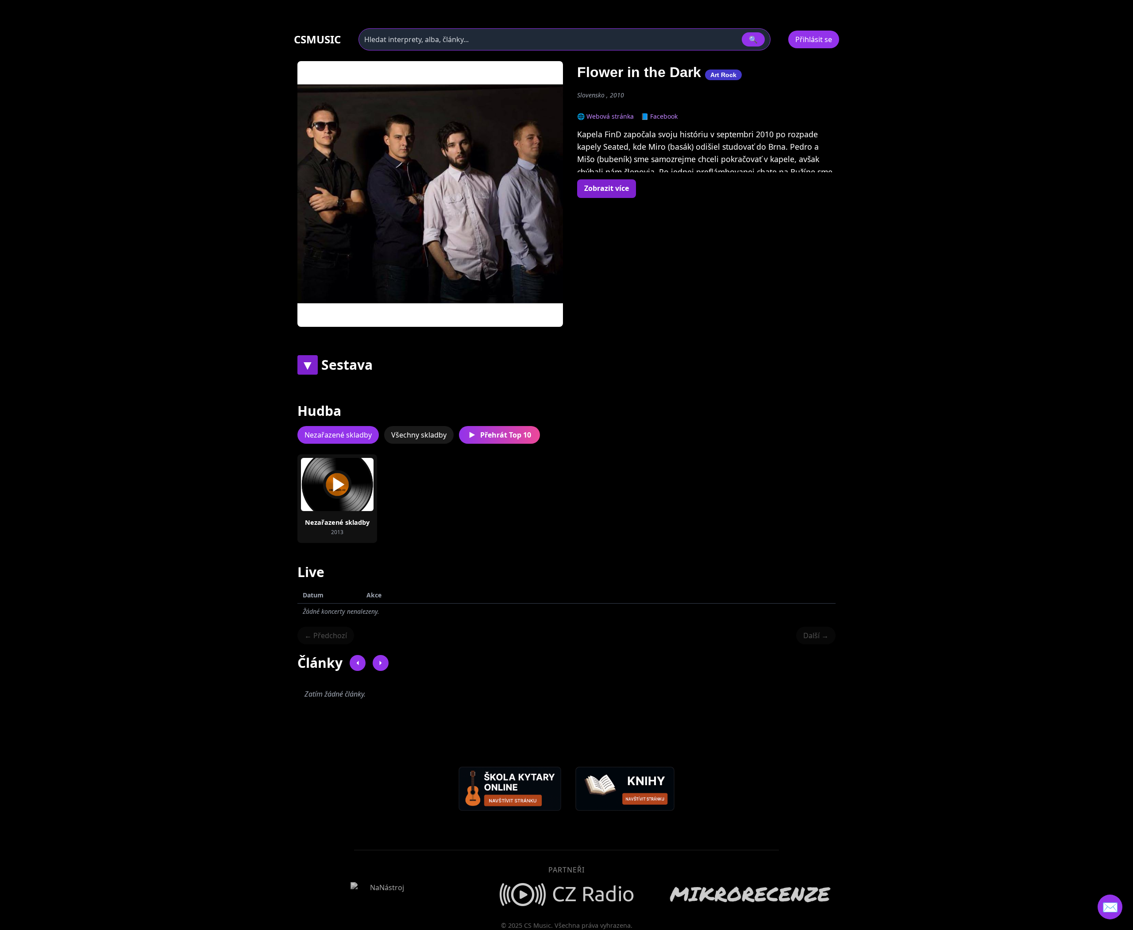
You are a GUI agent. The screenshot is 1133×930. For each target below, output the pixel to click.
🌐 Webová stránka (605, 116)
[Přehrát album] (323, 484)
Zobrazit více (606, 188)
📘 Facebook (659, 116)
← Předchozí (325, 635)
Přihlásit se (813, 39)
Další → (816, 635)
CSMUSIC (317, 39)
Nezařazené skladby (338, 435)
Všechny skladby (419, 435)
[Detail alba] (351, 484)
